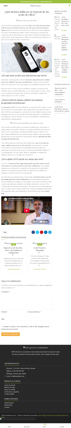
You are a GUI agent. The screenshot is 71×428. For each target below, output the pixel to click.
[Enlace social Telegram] (50, 232)
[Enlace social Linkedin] (45, 232)
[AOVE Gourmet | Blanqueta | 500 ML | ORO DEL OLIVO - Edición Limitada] (57, 45)
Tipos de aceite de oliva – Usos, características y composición (14, 250)
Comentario (5, 292)
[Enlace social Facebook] (33, 232)
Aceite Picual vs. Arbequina (39, 249)
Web (2, 319)
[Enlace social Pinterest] (41, 232)
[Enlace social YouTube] (38, 358)
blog (5, 232)
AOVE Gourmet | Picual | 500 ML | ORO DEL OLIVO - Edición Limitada (65, 66)
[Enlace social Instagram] (35, 358)
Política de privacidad (53, 415)
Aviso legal (42, 415)
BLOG (13, 244)
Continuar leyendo (13, 269)
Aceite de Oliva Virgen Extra (18, 163)
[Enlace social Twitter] (37, 232)
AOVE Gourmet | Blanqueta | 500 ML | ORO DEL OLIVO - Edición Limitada (65, 42)
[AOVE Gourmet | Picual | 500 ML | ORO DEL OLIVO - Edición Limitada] (57, 68)
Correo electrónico (34, 312)
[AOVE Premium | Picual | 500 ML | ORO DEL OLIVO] (57, 24)
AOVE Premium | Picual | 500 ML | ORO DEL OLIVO (65, 21)
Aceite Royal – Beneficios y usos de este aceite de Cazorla (62, 109)
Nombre (4, 312)
